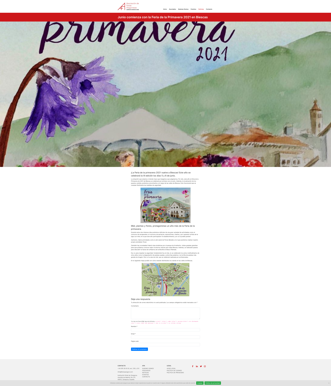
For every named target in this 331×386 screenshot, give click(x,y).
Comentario (135, 306)
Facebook (192, 366)
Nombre (133, 326)
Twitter (200, 366)
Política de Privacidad (175, 372)
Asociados (172, 9)
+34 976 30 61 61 (123, 368)
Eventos (193, 9)
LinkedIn (196, 366)
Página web (135, 341)
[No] (329, 383)
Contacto (209, 9)
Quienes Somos (183, 9)
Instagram (204, 366)
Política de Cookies (174, 370)
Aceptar (199, 383)
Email (133, 334)
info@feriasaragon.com (125, 372)
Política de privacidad (213, 383)
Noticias (201, 9)
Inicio (165, 9)
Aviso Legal (171, 368)
